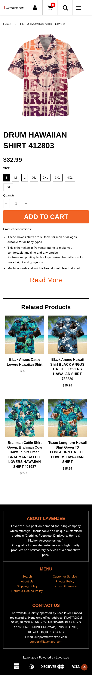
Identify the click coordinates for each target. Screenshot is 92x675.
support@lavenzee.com (46, 641)
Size (6, 168)
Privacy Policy (65, 581)
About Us (27, 581)
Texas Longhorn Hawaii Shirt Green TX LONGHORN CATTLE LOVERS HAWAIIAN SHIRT (67, 452)
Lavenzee (29, 657)
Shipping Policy (27, 586)
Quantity (9, 195)
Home (7, 24)
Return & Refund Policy (27, 591)
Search (27, 576)
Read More (46, 279)
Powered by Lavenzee (54, 657)
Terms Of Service (65, 586)
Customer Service (65, 576)
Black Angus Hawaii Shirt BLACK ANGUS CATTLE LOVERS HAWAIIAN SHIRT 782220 (67, 369)
